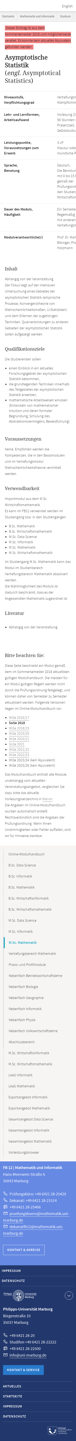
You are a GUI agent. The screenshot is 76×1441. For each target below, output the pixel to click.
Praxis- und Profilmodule (27, 964)
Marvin (47, 799)
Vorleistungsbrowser (24, 1152)
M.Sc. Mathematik (23, 942)
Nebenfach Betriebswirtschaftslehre (35, 975)
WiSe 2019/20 (19, 733)
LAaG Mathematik (22, 1086)
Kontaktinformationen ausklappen (69, 1295)
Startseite (8, 16)
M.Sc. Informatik (21, 931)
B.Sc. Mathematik (21, 887)
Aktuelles (12, 1386)
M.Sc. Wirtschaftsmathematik (30, 1064)
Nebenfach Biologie (23, 986)
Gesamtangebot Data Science (31, 1119)
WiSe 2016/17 (19, 717)
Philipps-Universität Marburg (20, 1295)
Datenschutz (13, 1281)
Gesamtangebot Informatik (29, 1130)
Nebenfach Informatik (25, 1009)
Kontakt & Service (23, 1370)
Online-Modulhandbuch (27, 854)
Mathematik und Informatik (37, 16)
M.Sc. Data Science (22, 920)
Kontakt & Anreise (23, 1250)
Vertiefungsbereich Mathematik (32, 953)
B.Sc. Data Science (22, 865)
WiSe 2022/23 (19, 755)
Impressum (11, 1271)
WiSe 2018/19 (19, 728)
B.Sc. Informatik (20, 876)
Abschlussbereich (22, 1042)
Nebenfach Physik (22, 1020)
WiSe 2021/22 (19, 749)
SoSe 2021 (17, 744)
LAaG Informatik (20, 1075)
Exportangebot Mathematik (29, 1108)
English (67, 6)
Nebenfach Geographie (26, 998)
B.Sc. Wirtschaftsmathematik (30, 909)
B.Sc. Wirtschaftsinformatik (29, 898)
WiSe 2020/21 (19, 739)
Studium (65, 16)
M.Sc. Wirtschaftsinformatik (29, 1053)
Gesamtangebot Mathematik (30, 1141)
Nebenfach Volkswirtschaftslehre (33, 1031)
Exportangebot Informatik (28, 1097)
